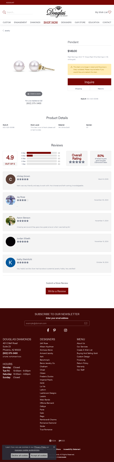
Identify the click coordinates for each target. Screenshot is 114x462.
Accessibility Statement (71, 449)
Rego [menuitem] (42, 416)
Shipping (78, 88)
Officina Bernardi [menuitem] (47, 402)
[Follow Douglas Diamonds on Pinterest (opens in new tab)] (54, 330)
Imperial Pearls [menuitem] (46, 379)
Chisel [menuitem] (42, 369)
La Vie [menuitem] (42, 386)
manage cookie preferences (27, 450)
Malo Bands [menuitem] (45, 399)
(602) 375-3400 (33, 103)
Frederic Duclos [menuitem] (46, 376)
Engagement (20, 22)
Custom (7, 22)
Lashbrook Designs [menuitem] (48, 393)
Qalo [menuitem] (42, 412)
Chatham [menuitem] (44, 366)
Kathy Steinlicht (24, 259)
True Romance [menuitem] (46, 429)
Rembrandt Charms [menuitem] (48, 419)
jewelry (7, 30)
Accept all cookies (39, 455)
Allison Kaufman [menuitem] (47, 346)
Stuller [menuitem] (42, 426)
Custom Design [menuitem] (83, 356)
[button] (10, 2)
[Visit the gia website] (52, 441)
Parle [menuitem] (42, 409)
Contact (107, 22)
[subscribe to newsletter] (85, 323)
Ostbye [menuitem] (43, 406)
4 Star (23, 155)
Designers (66, 22)
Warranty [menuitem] (81, 366)
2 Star (23, 161)
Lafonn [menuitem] (43, 389)
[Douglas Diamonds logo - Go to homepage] (57, 12)
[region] (34, 66)
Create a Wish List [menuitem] (84, 349)
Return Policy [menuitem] (82, 363)
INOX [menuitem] (42, 383)
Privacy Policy (40, 447)
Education (94, 22)
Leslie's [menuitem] (43, 396)
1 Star (24, 164)
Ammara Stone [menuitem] (46, 349)
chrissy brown (23, 176)
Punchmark (61, 457)
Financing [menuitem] (81, 359)
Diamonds (35, 22)
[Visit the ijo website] (62, 441)
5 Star (23, 153)
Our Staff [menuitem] (80, 369)
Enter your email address (57, 317)
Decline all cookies (20, 455)
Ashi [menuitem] (42, 356)
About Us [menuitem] (81, 343)
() (59, 153)
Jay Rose (21, 196)
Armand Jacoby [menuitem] (46, 353)
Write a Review (57, 291)
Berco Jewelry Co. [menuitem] (47, 363)
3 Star (23, 158)
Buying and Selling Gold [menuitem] (87, 353)
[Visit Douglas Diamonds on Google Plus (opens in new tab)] (65, 330)
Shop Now (51, 22)
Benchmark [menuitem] (45, 359)
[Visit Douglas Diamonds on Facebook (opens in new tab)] (48, 330)
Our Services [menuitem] (82, 346)
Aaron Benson (23, 217)
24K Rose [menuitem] (44, 343)
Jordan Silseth (23, 238)
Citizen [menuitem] (42, 373)
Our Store (80, 22)
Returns (101, 88)
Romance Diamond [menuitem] (48, 422)
